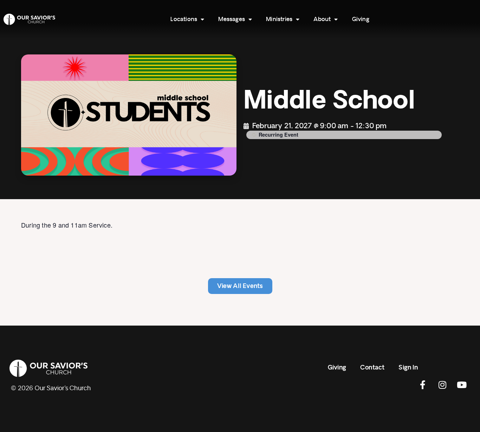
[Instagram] (442, 384)
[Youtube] (462, 384)
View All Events (240, 286)
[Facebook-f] (423, 384)
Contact (372, 368)
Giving (360, 19)
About (322, 19)
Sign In (407, 368)
